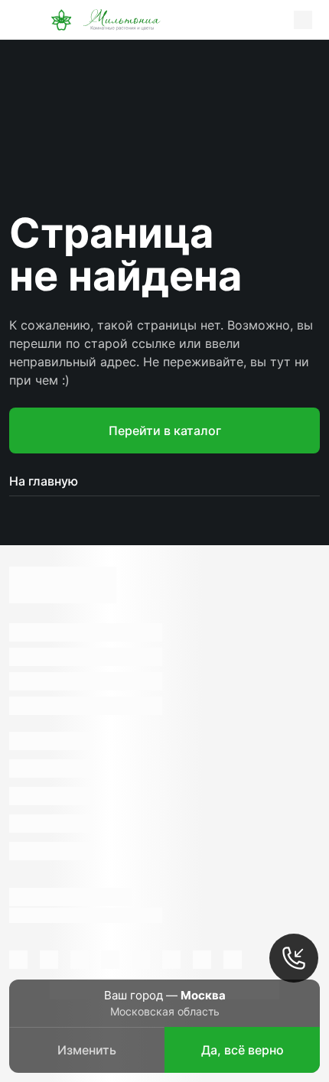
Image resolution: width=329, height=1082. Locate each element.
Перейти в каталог (165, 430)
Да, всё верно (242, 1050)
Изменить (86, 1050)
